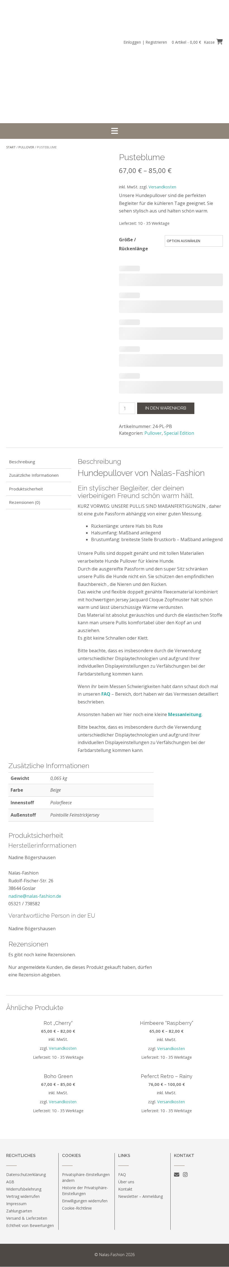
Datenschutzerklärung (26, 1174)
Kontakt (125, 1189)
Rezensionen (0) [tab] (24, 502)
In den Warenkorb (165, 408)
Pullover (26, 147)
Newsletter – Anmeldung (140, 1196)
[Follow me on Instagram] (185, 1174)
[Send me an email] (176, 1174)
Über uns (126, 1181)
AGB (10, 1181)
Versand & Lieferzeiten (26, 1218)
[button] (114, 131)
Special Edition (179, 433)
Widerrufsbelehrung (23, 1189)
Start (11, 147)
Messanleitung (185, 714)
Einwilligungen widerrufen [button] (85, 1200)
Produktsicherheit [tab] (26, 489)
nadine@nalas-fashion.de (34, 896)
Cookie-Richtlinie (77, 1208)
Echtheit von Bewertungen (30, 1225)
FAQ (105, 694)
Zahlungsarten (19, 1211)
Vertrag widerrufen (23, 1196)
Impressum (16, 1203)
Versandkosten (162, 187)
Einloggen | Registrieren (145, 42)
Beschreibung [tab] (22, 461)
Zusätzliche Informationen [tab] (34, 475)
